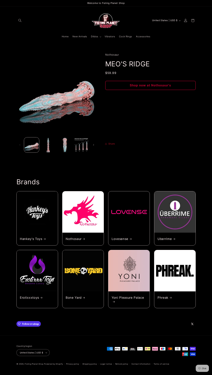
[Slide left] (19, 144)
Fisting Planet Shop (34, 364)
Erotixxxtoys (29, 297)
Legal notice (106, 364)
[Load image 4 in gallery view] (81, 144)
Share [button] (111, 143)
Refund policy (121, 364)
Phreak (163, 297)
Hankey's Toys (31, 239)
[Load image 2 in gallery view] (48, 144)
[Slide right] (93, 144)
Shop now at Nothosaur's (150, 85)
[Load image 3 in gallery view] (64, 144)
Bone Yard (74, 297)
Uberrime (165, 239)
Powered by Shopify (53, 364)
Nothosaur (74, 239)
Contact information (141, 364)
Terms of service (161, 364)
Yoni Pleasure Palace (128, 297)
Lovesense (120, 239)
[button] (20, 20)
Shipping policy (89, 364)
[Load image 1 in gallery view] (31, 144)
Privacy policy (72, 364)
